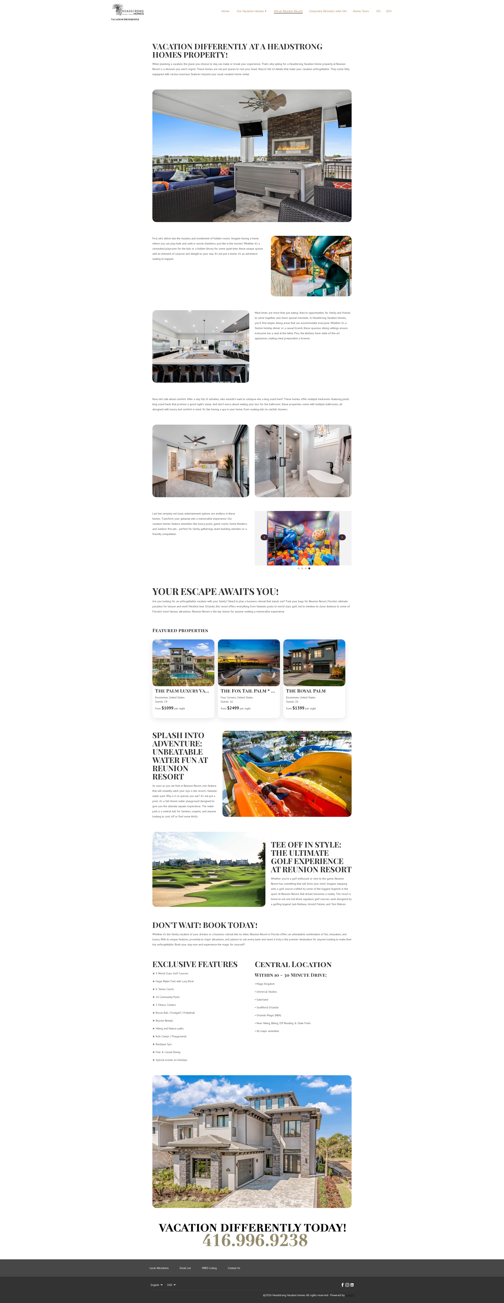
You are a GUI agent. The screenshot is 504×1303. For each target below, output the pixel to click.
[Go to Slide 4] (309, 568)
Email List (185, 1268)
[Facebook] (342, 1285)
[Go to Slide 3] (306, 568)
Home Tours (361, 11)
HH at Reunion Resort (288, 11)
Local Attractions (159, 1268)
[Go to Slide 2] (302, 568)
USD (389, 11)
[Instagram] (347, 1285)
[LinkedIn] (352, 1285)
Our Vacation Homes (251, 11)
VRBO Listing (209, 1268)
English (155, 1285)
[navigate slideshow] (264, 537)
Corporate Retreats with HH (327, 11)
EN (378, 11)
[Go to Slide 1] (299, 568)
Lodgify (350, 1295)
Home (225, 11)
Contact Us (234, 1268)
